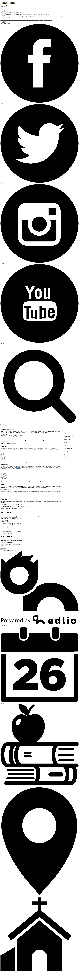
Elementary (9, 12)
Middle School (15, 12)
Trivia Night (49, 20)
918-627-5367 (3, 548)
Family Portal (9, 16)
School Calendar (3, 16)
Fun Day (41, 20)
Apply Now (2, 14)
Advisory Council (48, 8)
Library (19, 12)
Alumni (9, 10)
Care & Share (48, 16)
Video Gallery (32, 10)
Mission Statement (12, 8)
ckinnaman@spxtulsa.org (18, 518)
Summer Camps (13, 20)
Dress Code (53, 16)
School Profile (30, 8)
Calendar (2, 20)
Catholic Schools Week (21, 20)
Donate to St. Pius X (16, 10)
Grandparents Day (36, 20)
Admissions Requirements (10, 14)
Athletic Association (56, 8)
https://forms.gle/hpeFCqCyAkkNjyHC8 (50, 449)
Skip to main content (4, 5)
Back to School (29, 20)
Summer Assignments (65, 16)
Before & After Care (45, 14)
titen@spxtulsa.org (18, 508)
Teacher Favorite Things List (26, 16)
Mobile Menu (3, 6)
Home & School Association (65, 8)
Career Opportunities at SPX (21, 8)
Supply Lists (58, 16)
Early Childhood (3, 12)
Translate (9, 425)
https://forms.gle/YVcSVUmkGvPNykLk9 (12, 468)
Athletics (6, 20)
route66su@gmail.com (16, 494)
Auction (45, 20)
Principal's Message (4, 8)
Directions (22, 10)
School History (36, 8)
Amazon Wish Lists (16, 16)
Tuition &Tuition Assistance (21, 14)
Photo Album (26, 10)
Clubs (9, 20)
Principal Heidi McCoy (5, 441)
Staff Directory (42, 8)
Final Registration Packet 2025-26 (38, 16)
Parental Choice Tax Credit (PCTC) (34, 14)
